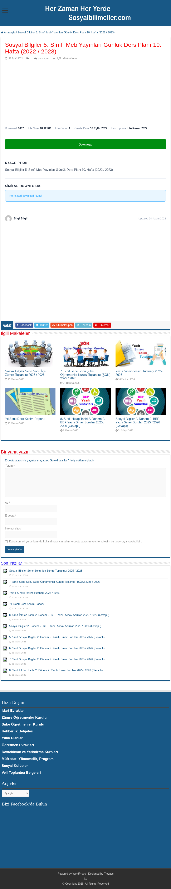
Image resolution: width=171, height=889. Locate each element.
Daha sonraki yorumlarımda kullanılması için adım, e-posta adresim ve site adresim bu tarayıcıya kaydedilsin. (75, 541)
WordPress (79, 873)
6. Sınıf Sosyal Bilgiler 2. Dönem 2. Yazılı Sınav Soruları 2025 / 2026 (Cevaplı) (56, 648)
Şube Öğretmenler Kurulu (23, 724)
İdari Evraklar (13, 711)
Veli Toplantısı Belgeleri (21, 773)
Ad (7, 502)
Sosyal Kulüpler (15, 766)
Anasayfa (9, 32)
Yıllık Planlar (12, 738)
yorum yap (43, 58)
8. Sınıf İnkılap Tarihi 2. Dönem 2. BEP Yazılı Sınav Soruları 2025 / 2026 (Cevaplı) (82, 422)
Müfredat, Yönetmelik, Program (28, 759)
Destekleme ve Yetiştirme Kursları (30, 752)
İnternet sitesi (13, 528)
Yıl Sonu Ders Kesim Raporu (24, 418)
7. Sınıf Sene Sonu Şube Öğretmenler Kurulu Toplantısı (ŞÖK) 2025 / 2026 (85, 374)
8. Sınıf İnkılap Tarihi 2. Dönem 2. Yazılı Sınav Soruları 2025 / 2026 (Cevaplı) (56, 670)
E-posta (10, 515)
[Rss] (85, 878)
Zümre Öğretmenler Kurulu (24, 717)
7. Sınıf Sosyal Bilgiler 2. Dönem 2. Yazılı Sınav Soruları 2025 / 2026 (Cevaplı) (56, 659)
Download (85, 144)
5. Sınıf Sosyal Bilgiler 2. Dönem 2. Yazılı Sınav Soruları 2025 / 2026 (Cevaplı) (56, 637)
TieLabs (109, 873)
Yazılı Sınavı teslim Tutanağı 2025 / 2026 (34, 592)
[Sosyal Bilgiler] (85, 12)
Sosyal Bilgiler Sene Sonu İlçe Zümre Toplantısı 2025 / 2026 (25, 372)
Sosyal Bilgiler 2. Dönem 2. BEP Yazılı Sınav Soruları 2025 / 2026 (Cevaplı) (138, 422)
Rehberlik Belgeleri (17, 731)
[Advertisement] (85, 92)
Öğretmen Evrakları (18, 745)
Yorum (10, 465)
